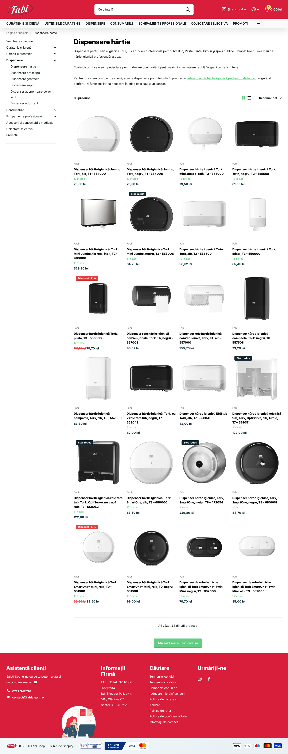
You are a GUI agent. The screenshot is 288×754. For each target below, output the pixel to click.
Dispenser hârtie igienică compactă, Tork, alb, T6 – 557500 (98, 416)
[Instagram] (200, 679)
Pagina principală (17, 33)
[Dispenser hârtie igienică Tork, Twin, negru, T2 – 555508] (257, 134)
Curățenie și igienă (22, 23)
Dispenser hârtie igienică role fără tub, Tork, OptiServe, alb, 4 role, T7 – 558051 (256, 418)
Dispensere (95, 23)
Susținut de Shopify (60, 746)
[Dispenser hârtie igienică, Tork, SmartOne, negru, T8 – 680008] (257, 463)
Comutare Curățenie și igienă (55, 47)
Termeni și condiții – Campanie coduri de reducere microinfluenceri (166, 687)
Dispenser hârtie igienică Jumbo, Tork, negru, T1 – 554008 (150, 171)
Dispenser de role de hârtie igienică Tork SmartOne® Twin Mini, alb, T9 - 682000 (254, 586)
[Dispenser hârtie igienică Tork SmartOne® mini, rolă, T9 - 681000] (98, 547)
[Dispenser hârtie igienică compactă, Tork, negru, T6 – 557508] (257, 298)
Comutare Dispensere (55, 60)
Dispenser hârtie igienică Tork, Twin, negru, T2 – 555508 (254, 171)
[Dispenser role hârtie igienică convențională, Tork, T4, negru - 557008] (151, 298)
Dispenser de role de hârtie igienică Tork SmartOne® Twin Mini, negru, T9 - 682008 (201, 586)
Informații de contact (163, 722)
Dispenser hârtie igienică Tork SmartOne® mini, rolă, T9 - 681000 (95, 586)
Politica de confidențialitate (168, 716)
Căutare (159, 668)
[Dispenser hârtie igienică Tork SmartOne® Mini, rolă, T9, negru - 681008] (151, 547)
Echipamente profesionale (162, 23)
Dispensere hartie (23, 66)
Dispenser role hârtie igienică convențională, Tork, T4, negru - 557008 (150, 338)
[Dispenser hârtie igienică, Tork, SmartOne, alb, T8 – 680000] (151, 463)
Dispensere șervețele (25, 79)
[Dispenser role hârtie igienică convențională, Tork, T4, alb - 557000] (204, 298)
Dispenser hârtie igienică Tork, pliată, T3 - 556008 (96, 336)
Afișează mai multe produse (178, 643)
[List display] (249, 98)
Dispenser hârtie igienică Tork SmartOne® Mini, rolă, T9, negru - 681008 (151, 586)
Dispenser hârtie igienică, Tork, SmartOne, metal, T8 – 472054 (201, 500)
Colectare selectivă (209, 23)
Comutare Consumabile (55, 110)
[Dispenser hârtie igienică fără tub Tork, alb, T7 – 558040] (204, 378)
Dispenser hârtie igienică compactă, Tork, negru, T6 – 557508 (252, 338)
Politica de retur (160, 710)
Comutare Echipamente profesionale (55, 116)
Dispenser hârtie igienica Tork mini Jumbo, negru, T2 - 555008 (150, 251)
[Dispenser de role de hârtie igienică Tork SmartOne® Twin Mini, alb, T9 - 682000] (257, 547)
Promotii (241, 23)
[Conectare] (255, 9)
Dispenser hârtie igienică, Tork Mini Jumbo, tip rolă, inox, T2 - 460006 (96, 253)
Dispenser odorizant (24, 103)
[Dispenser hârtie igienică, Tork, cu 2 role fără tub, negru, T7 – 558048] (151, 378)
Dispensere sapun (23, 85)
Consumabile (121, 23)
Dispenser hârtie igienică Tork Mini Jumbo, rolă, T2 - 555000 (201, 171)
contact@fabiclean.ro (28, 697)
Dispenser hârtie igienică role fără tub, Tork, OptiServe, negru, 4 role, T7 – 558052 (98, 502)
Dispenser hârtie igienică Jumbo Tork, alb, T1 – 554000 (97, 171)
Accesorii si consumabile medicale (29, 122)
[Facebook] (209, 679)
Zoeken (188, 9)
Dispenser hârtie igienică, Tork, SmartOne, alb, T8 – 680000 (149, 500)
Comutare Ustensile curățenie (55, 54)
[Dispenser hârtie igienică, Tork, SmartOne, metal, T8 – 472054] (204, 463)
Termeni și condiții (161, 676)
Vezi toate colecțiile (19, 41)
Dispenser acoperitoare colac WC (31, 94)
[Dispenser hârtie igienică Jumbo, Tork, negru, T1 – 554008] (151, 134)
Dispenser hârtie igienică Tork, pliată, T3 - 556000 (254, 251)
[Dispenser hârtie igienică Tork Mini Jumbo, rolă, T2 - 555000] (204, 134)
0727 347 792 (22, 691)
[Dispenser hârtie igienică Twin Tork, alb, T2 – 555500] (204, 214)
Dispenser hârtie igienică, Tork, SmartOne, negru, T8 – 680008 (254, 500)
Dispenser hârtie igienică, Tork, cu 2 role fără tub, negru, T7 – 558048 (151, 418)
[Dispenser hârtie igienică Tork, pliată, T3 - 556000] (257, 214)
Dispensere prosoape (25, 72)
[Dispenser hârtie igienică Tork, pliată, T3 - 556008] (98, 298)
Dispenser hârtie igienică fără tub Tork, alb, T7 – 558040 (203, 416)
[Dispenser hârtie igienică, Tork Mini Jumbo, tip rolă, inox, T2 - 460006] (98, 214)
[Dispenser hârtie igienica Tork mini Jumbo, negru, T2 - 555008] (151, 214)
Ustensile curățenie (62, 23)
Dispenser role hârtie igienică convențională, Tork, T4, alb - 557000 (200, 338)
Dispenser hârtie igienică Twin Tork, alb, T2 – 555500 (201, 251)
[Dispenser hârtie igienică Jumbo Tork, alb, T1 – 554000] (98, 134)
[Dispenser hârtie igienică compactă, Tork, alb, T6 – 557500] (98, 378)
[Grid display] (243, 98)
